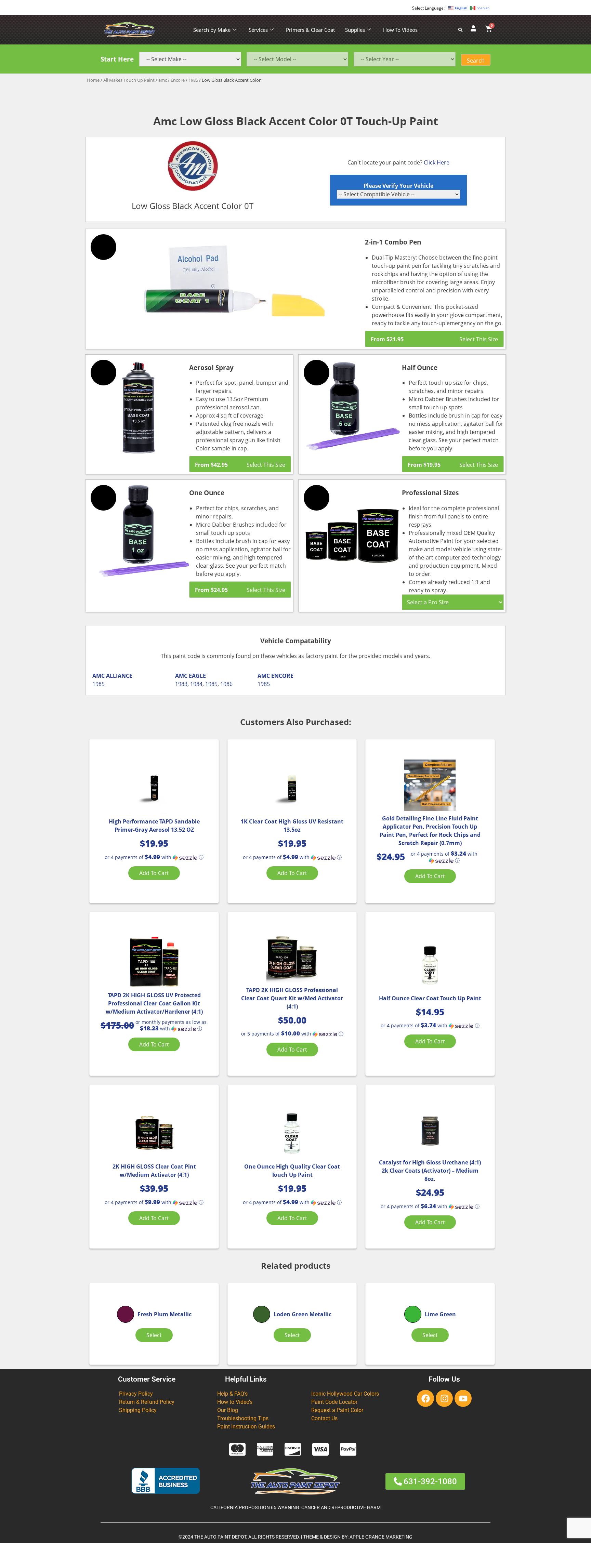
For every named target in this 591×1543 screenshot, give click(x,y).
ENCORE (282, 676)
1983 (181, 684)
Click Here (436, 162)
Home (93, 80)
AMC (98, 676)
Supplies (355, 29)
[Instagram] (444, 1398)
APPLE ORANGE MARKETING (381, 1537)
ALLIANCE (119, 676)
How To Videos (400, 29)
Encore (178, 80)
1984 (196, 684)
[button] (154, 857)
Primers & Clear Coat (310, 29)
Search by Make (212, 29)
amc (162, 80)
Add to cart (154, 873)
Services (258, 29)
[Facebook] (425, 1398)
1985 (193, 80)
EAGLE (197, 676)
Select (154, 1335)
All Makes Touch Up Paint (129, 80)
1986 (226, 684)
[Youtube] (463, 1398)
